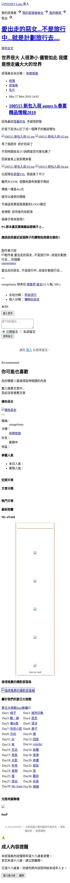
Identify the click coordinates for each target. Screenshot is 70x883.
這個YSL (19, 174)
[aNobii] (35, 525)
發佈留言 (8, 336)
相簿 (12, 81)
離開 (21, 875)
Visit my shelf (35, 672)
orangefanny (8, 263)
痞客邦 (31, 284)
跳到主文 (7, 48)
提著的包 (19, 121)
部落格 (13, 85)
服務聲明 (40, 830)
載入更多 (8, 313)
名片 (12, 90)
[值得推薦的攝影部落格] (18, 690)
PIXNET (17, 826)
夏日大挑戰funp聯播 (14, 707)
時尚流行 (31, 295)
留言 (39, 284)
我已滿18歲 (9, 875)
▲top (4, 306)
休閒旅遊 (32, 73)
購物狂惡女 (32, 299)
